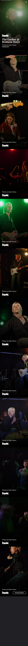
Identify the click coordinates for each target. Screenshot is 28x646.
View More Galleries (19, 593)
